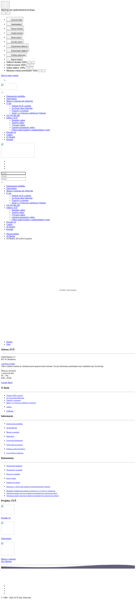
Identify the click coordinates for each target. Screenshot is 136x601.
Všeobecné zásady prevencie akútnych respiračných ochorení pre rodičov (32, 496)
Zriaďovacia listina (13, 482)
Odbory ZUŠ (12, 118)
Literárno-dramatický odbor (23, 127)
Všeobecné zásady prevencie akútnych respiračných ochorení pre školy (32, 493)
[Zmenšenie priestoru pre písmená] (40, 70)
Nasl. (8, 344)
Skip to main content (9, 75)
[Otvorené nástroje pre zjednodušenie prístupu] (5, 5)
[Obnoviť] (3, 13)
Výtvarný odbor (18, 125)
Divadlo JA (11, 132)
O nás (8, 103)
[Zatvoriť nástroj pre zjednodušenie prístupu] (8, 13)
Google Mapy (7, 382)
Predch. (9, 342)
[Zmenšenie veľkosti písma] (28, 65)
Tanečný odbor (18, 123)
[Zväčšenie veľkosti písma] (32, 65)
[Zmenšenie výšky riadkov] (27, 68)
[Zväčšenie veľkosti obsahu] (33, 62)
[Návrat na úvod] (8, 89)
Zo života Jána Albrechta (22, 108)
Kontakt (9, 139)
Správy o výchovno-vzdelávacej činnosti (29, 113)
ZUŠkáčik (10, 137)
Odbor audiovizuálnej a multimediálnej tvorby (31, 130)
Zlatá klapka (11, 99)
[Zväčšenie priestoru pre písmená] (44, 70)
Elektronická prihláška (15, 96)
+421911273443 (8, 364)
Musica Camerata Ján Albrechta (19, 101)
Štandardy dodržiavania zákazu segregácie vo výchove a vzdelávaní (30, 491)
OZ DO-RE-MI (13, 115)
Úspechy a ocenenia (20, 111)
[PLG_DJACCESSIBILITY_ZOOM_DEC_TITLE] (29, 62)
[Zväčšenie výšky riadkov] (31, 68)
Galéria (9, 135)
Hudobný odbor (18, 120)
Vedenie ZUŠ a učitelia (21, 106)
